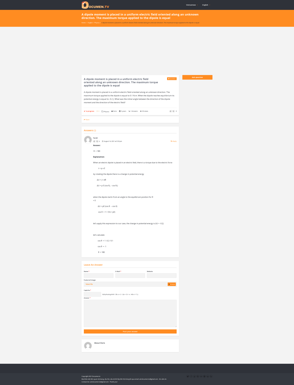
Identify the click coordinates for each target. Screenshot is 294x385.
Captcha (87, 290)
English (205, 5)
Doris (115, 111)
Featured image (90, 280)
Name (86, 271)
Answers (134, 111)
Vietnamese (191, 5)
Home (84, 23)
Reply (175, 141)
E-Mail (118, 271)
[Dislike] (173, 111)
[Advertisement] (147, 51)
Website (150, 271)
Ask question (197, 77)
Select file (89, 284)
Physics (97, 23)
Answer (87, 298)
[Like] (171, 111)
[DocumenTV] (95, 5)
